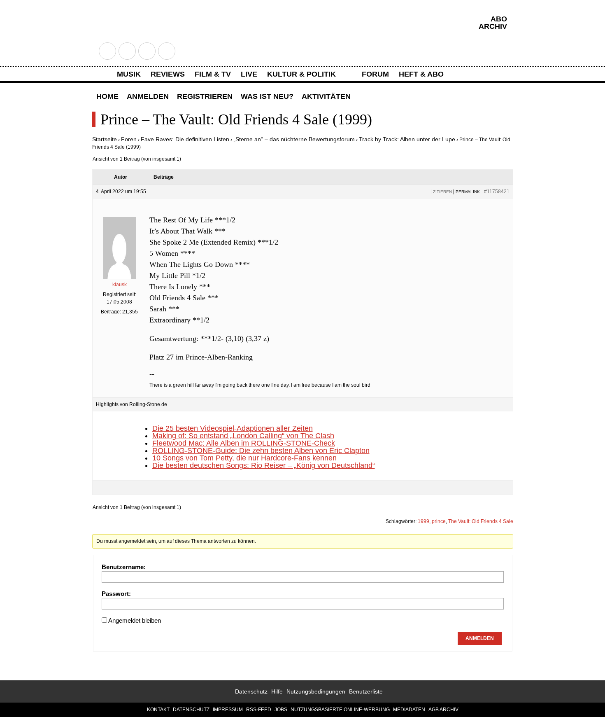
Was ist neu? (267, 96)
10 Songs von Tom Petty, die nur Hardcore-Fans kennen (244, 458)
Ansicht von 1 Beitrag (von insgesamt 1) (137, 159)
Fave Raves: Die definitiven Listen (185, 139)
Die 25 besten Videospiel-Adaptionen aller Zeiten (232, 428)
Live (249, 74)
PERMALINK (468, 191)
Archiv (493, 26)
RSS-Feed (258, 709)
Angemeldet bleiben (134, 620)
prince (439, 521)
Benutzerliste (366, 691)
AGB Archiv (443, 709)
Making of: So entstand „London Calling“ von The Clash (243, 436)
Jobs (281, 709)
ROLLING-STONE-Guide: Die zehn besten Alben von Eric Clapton (261, 450)
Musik (129, 74)
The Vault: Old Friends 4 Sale (480, 521)
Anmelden (148, 96)
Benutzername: (124, 566)
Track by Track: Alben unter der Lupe (407, 139)
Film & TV (213, 74)
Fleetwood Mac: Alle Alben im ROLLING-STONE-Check (243, 443)
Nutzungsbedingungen (315, 691)
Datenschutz (251, 691)
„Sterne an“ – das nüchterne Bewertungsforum (294, 139)
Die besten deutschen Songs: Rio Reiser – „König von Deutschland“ (263, 465)
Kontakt (158, 709)
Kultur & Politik (301, 74)
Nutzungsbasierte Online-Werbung (340, 709)
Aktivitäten (326, 96)
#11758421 (497, 191)
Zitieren (442, 191)
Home (107, 96)
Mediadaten (409, 709)
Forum (375, 74)
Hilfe (277, 691)
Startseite (104, 139)
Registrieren (205, 96)
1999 (423, 521)
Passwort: (116, 593)
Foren (129, 139)
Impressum (228, 709)
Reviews (168, 74)
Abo (499, 19)
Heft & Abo (421, 74)
